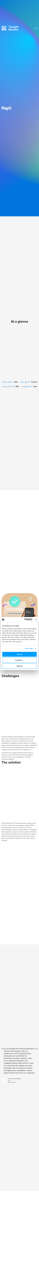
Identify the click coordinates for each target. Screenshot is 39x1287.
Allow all (19, 654)
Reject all (19, 666)
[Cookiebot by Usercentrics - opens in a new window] (24, 619)
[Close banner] (36, 619)
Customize (18, 660)
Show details (29, 648)
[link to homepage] (10, 28)
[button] (36, 28)
